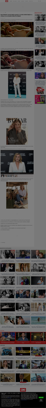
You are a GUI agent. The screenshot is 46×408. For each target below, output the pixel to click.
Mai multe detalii (9, 397)
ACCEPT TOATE (41, 397)
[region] (23, 400)
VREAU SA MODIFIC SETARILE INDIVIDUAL (41, 400)
